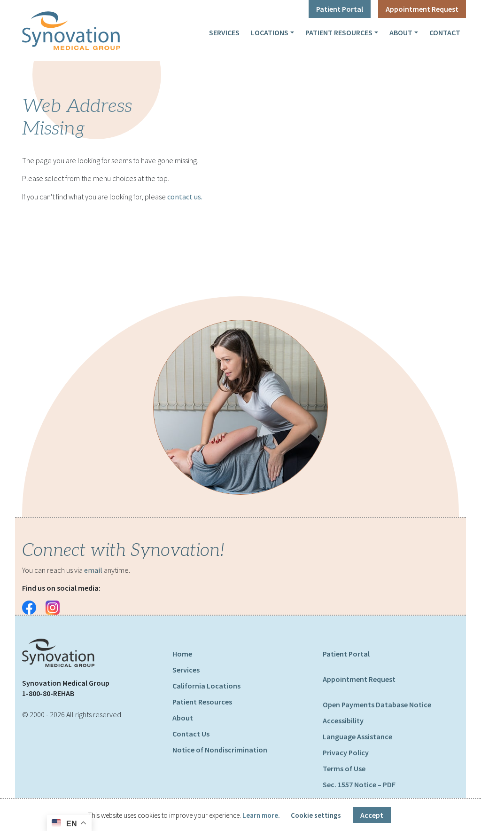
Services (224, 32)
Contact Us (190, 733)
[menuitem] (224, 32)
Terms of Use (344, 768)
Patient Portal (339, 9)
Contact (444, 32)
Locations (269, 32)
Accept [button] (371, 815)
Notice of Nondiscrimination (219, 749)
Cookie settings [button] (316, 815)
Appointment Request (422, 9)
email (93, 570)
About (400, 32)
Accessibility (343, 720)
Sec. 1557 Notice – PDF (359, 784)
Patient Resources (338, 32)
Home (182, 653)
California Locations (206, 685)
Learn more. (261, 815)
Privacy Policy (346, 752)
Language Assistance (357, 736)
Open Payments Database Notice (377, 704)
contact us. (184, 196)
